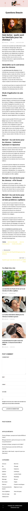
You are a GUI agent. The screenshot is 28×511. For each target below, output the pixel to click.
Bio (3, 466)
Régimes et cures (18, 487)
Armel (5, 293)
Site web (4, 391)
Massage (4, 479)
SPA (15, 494)
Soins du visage (5, 494)
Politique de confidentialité (15, 505)
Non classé (4, 481)
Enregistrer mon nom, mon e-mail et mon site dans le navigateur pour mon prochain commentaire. (14, 402)
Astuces (4, 463)
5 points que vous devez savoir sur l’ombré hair (14, 260)
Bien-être (16, 463)
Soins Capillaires (20, 42)
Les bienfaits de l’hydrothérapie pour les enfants (13, 253)
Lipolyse (4, 474)
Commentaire (5, 357)
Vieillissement (5, 496)
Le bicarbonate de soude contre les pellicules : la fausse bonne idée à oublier (12, 342)
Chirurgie (16, 466)
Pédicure (4, 484)
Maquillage (16, 476)
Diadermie (16, 469)
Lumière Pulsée (17, 474)
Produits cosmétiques (19, 484)
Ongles (15, 481)
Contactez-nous (15, 507)
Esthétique (16, 471)
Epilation (4, 471)
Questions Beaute (14, 12)
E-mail (4, 384)
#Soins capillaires (17, 244)
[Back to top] (26, 509)
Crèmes (4, 469)
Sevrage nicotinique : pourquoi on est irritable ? (13, 444)
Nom (3, 377)
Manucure (4, 476)
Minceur (16, 479)
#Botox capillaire (12, 242)
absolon (6, 42)
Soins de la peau (17, 491)
